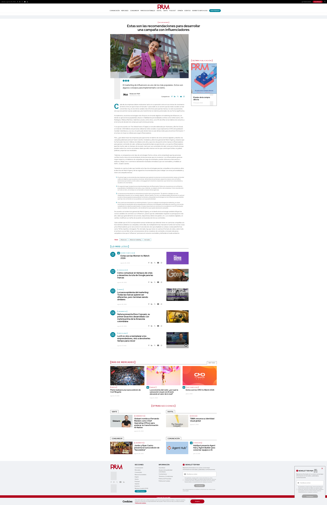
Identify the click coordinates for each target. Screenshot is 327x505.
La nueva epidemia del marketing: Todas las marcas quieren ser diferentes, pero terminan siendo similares (133, 296)
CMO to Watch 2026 (192, 387)
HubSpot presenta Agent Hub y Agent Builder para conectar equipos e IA (204, 447)
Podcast (172, 10)
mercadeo (147, 240)
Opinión (180, 10)
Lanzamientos (139, 443)
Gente (165, 10)
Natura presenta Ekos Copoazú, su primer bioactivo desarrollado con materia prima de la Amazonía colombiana (133, 318)
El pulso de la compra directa (201, 98)
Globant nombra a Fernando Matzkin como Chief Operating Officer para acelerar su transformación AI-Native (146, 423)
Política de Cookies (140, 503)
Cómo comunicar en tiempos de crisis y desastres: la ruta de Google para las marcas (135, 275)
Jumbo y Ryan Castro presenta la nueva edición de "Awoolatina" (146, 447)
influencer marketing (135, 240)
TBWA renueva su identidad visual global (202, 419)
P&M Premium (215, 10)
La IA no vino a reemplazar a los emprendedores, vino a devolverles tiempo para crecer (133, 338)
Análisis (153, 387)
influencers (123, 240)
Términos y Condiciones (166, 476)
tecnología (197, 443)
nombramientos (139, 416)
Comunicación (115, 10)
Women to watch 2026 (199, 10)
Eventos (188, 10)
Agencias (193, 416)
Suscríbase (317, 2)
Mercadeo (124, 10)
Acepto (197, 501)
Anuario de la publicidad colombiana (165, 471)
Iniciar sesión (307, 2)
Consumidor (134, 10)
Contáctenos (163, 474)
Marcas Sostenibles (148, 10)
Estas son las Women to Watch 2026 (134, 256)
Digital (159, 10)
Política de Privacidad (165, 479)
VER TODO (211, 363)
